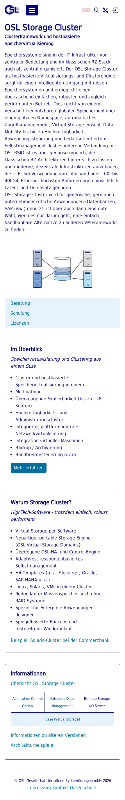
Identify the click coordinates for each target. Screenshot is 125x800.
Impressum (39, 787)
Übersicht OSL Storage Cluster (43, 683)
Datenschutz (83, 787)
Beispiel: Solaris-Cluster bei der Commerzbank (60, 640)
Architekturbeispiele (32, 745)
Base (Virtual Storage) (62, 719)
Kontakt (60, 787)
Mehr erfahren (29, 467)
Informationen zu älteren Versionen (48, 735)
